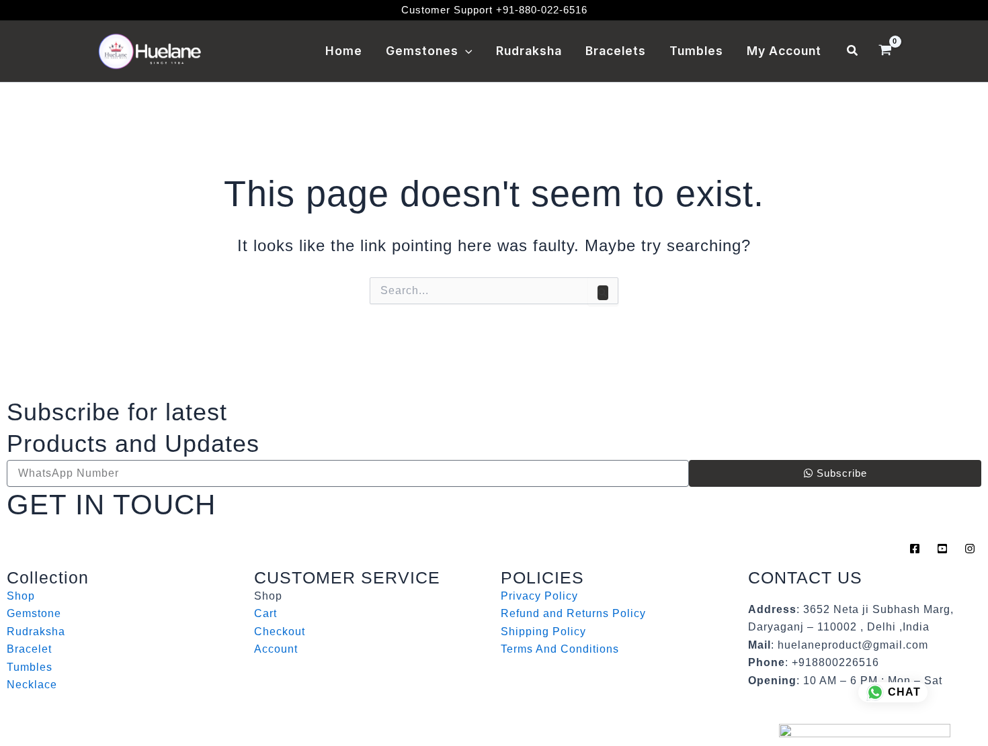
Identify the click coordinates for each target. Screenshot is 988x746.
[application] (465, 51)
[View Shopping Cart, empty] (884, 51)
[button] (853, 51)
